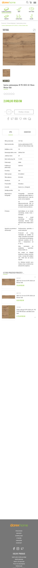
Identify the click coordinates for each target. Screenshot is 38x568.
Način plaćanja (19, 559)
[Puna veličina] (34, 30)
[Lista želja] (20, 119)
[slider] (9, 94)
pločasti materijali (11, 23)
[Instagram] (18, 548)
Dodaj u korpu (24, 112)
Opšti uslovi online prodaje (19, 557)
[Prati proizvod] (25, 118)
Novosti (19, 533)
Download (19, 535)
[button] (31, 2)
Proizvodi (3, 23)
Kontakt (19, 543)
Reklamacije (19, 566)
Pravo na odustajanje (19, 563)
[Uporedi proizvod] (29, 119)
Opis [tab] (10, 132)
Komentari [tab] (27, 132)
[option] (19, 49)
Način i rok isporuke (19, 561)
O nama (19, 538)
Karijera (19, 540)
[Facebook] (14, 548)
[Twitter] (22, 548)
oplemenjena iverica (21, 23)
